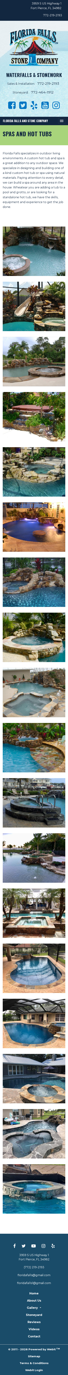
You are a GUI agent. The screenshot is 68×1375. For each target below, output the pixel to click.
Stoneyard (34, 1315)
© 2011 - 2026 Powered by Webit (34, 1349)
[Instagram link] (43, 1246)
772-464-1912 (42, 92)
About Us (34, 1300)
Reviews (34, 1322)
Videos (34, 1329)
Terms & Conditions (34, 1363)
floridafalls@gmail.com (34, 1275)
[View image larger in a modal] (34, 251)
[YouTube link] (33, 1246)
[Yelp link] (53, 1246)
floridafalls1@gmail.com (34, 1283)
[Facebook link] (14, 1246)
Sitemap (34, 1356)
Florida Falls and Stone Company (25, 121)
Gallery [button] (33, 1307)
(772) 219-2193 (34, 1267)
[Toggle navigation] (61, 121)
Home (34, 1293)
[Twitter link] (23, 1246)
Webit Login (34, 1370)
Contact (34, 1336)
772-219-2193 (52, 15)
